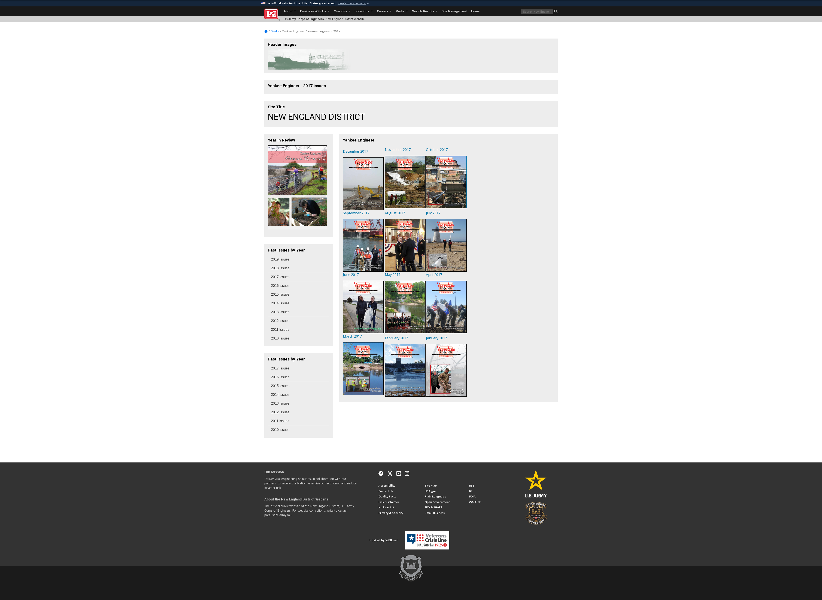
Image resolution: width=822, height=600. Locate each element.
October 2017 (437, 149)
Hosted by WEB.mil (383, 540)
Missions (341, 11)
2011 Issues (280, 329)
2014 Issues (280, 303)
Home (475, 11)
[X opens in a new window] (390, 473)
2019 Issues (280, 259)
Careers (383, 11)
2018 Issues (280, 268)
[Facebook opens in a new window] (381, 473)
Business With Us (313, 11)
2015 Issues (280, 294)
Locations (362, 11)
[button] (354, 3)
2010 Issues (280, 338)
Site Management (454, 11)
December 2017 (355, 151)
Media (400, 11)
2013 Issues (280, 312)
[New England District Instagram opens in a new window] (407, 473)
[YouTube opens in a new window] (398, 473)
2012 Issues (280, 321)
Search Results (423, 11)
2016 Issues (280, 285)
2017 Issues (280, 277)
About (288, 11)
